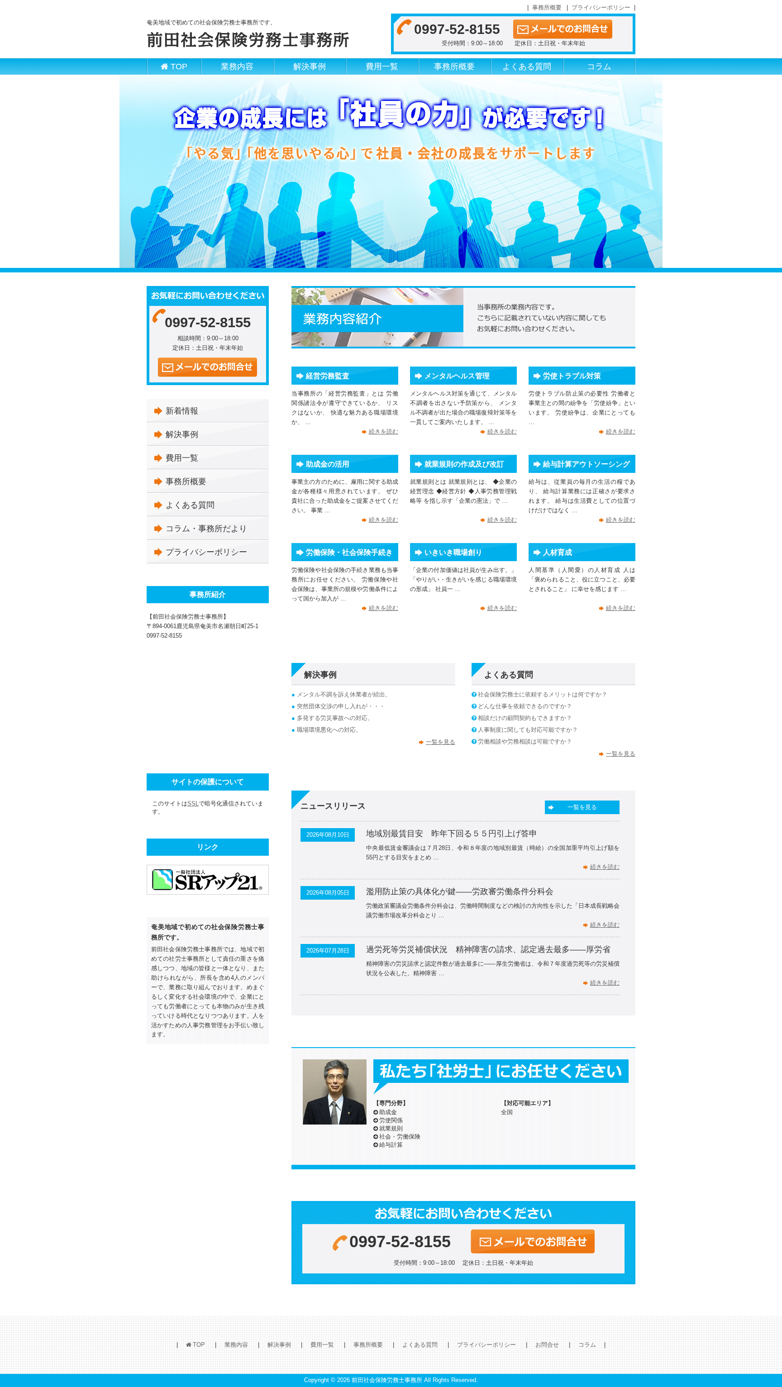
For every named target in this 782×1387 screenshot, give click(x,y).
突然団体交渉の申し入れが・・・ (341, 706)
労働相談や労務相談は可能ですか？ (525, 741)
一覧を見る (440, 742)
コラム (599, 66)
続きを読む (383, 431)
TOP (179, 66)
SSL (193, 803)
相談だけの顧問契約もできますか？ (525, 718)
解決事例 (309, 66)
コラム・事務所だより (206, 528)
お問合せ (547, 1344)
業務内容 (237, 66)
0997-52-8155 (457, 29)
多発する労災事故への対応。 (335, 718)
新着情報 (182, 410)
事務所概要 (547, 7)
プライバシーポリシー (601, 7)
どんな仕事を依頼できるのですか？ (525, 706)
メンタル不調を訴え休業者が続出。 (344, 694)
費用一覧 (382, 66)
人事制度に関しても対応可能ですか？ (528, 729)
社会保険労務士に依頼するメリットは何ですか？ (542, 694)
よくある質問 (526, 66)
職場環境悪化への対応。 (329, 729)
